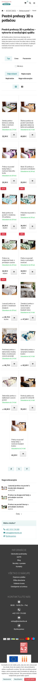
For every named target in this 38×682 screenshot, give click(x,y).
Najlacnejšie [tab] (26, 74)
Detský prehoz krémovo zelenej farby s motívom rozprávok (8, 124)
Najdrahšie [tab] (10, 78)
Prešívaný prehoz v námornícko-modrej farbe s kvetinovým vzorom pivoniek (8, 353)
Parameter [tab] (27, 59)
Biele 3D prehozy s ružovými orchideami (28, 168)
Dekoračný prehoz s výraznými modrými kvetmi (28, 352)
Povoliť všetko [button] (30, 679)
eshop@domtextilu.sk (14, 533)
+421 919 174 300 (12, 529)
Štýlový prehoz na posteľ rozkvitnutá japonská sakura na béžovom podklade (27, 124)
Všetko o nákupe (19, 573)
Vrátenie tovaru (19, 583)
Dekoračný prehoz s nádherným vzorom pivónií (9, 398)
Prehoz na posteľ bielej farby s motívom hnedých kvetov (17, 443)
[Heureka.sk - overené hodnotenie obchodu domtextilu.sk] (15, 648)
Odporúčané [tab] (12, 74)
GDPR (19, 557)
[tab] (16, 86)
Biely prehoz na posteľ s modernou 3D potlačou (8, 215)
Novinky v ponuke (19, 563)
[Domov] (7, 3)
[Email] (19, 617)
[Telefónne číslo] (19, 609)
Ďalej (18, 514)
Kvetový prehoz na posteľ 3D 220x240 (27, 397)
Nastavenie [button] (7, 679)
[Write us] (19, 625)
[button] (14, 135)
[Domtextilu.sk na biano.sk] (24, 648)
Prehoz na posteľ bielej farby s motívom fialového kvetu (8, 170)
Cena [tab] (16, 59)
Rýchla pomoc (11, 536)
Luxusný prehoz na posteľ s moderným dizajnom (9, 306)
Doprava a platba (19, 577)
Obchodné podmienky (19, 554)
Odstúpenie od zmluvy (19, 587)
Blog (19, 560)
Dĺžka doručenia (19, 580)
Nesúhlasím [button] (18, 679)
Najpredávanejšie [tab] (25, 78)
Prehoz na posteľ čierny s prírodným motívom (27, 260)
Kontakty (19, 567)
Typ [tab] (8, 59)
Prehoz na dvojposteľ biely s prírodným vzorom (8, 260)
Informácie (19, 550)
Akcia (20, 66)
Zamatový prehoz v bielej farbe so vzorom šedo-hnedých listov (27, 307)
